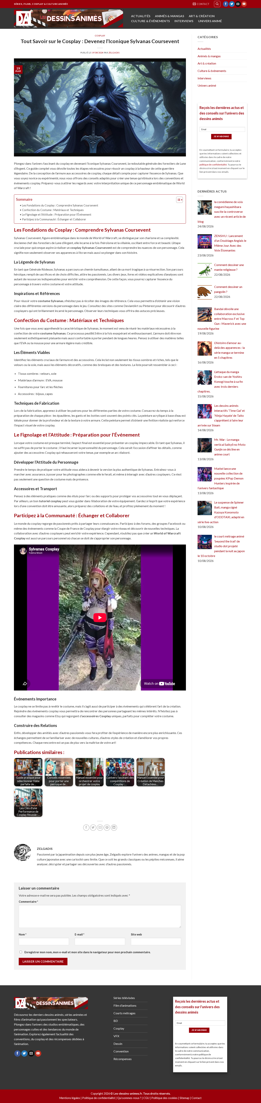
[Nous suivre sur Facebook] (226, 4)
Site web (136, 934)
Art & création (202, 16)
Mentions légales (69, 1098)
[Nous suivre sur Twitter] (232, 4)
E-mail (79, 934)
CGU (146, 1098)
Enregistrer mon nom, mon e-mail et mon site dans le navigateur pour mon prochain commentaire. (87, 952)
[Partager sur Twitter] (93, 827)
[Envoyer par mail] (100, 827)
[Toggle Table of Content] (177, 200)
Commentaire (28, 901)
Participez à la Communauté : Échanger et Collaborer (54, 219)
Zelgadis (114, 52)
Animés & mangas (169, 16)
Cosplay (100, 35)
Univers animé (210, 21)
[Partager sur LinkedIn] (114, 827)
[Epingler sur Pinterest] (107, 827)
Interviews (183, 21)
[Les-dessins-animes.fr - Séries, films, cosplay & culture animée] (68, 18)
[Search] (217, 4)
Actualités (140, 16)
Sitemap (184, 1098)
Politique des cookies (164, 1098)
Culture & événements (150, 21)
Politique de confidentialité (98, 1098)
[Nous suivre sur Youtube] (244, 4)
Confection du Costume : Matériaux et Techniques (53, 210)
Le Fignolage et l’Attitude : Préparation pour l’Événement (56, 214)
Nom (22, 934)
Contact (196, 1098)
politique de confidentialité (213, 164)
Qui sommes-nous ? (129, 1098)
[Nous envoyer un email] (238, 4)
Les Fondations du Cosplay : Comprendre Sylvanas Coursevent (60, 205)
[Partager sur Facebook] (86, 827)
